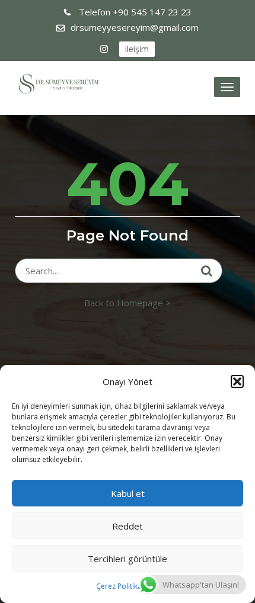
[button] (237, 381)
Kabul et (128, 493)
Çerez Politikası (121, 586)
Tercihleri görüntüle (127, 558)
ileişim (137, 48)
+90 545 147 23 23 (135, 12)
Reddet (127, 526)
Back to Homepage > (127, 303)
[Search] (206, 270)
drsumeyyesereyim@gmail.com (135, 27)
